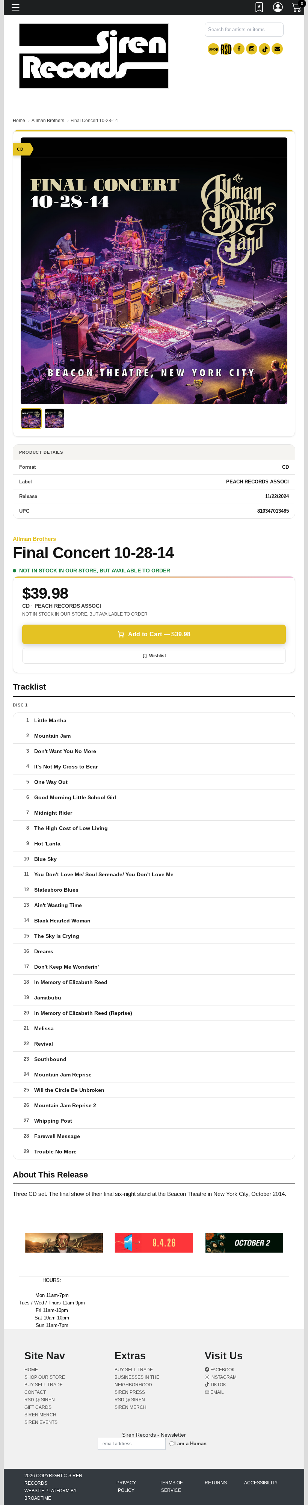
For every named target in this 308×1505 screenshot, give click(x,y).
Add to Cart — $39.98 (159, 634)
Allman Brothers (48, 120)
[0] (297, 9)
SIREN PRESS (130, 1392)
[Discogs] (213, 49)
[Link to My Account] (278, 9)
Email (216, 1392)
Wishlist (157, 655)
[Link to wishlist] (259, 9)
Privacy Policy (126, 1486)
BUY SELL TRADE (43, 1384)
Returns (216, 1482)
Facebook (222, 1369)
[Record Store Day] (226, 49)
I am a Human (190, 1443)
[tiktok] (264, 49)
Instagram (223, 1377)
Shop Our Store (44, 1377)
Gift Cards (37, 1407)
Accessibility (261, 1482)
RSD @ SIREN (39, 1399)
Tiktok (217, 1384)
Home (19, 120)
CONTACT (35, 1392)
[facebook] (239, 48)
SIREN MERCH (40, 1414)
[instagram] (251, 48)
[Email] (277, 48)
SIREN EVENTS (40, 1422)
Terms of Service (171, 1486)
